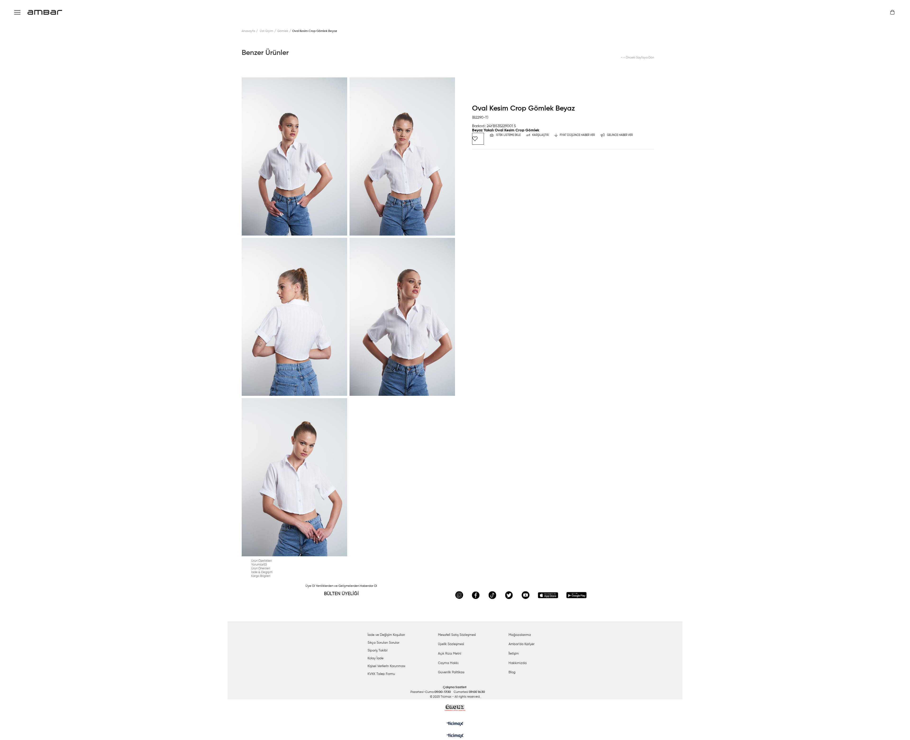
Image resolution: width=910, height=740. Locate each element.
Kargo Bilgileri (260, 576)
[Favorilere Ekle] (478, 139)
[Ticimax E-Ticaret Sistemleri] (455, 736)
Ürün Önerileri (260, 568)
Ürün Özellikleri (261, 560)
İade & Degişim (262, 572)
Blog (512, 672)
